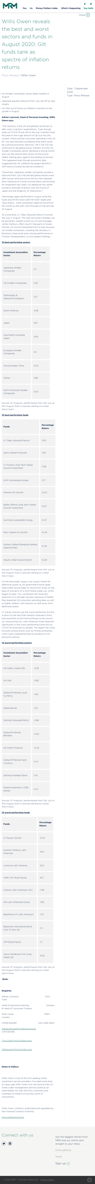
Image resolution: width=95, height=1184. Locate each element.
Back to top (89, 1180)
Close (82, 15)
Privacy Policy (47, 1180)
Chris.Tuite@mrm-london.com (17, 1040)
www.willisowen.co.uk (13, 1117)
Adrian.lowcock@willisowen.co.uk (19, 1028)
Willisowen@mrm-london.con (17, 1049)
